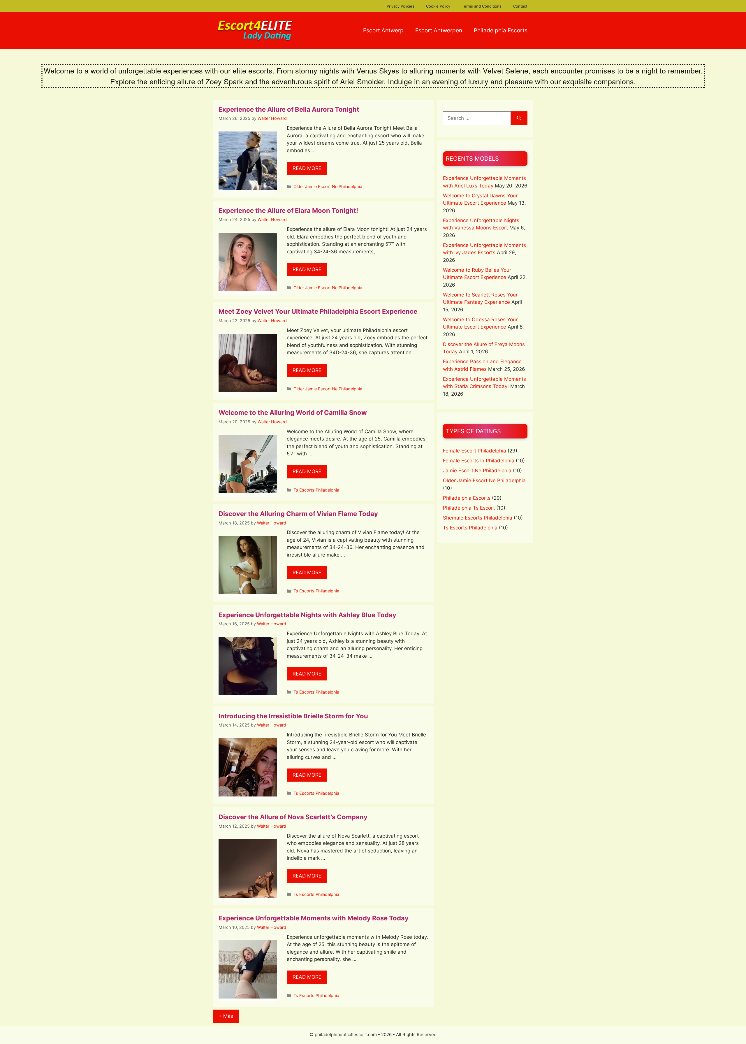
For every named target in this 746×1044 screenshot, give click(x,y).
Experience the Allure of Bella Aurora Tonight (289, 109)
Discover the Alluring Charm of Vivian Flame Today (298, 513)
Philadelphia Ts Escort (469, 508)
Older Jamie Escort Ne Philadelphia (327, 186)
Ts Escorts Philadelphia (316, 489)
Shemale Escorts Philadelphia (477, 518)
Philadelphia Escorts (500, 30)
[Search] (519, 118)
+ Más (226, 1016)
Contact (520, 6)
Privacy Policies (400, 6)
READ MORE (307, 168)
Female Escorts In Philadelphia (478, 461)
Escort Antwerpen (438, 30)
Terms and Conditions (482, 6)
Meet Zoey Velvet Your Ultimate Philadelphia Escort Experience (318, 311)
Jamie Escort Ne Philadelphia (477, 470)
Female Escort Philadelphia (474, 451)
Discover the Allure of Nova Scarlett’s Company (293, 817)
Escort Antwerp (383, 30)
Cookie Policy (438, 6)
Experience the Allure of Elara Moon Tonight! (288, 210)
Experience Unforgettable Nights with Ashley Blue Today (307, 615)
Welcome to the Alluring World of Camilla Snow (293, 412)
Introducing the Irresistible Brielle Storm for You (293, 716)
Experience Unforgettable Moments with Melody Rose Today (314, 918)
